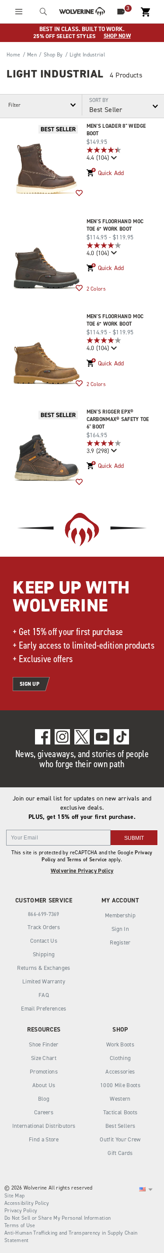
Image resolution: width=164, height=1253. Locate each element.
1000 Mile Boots (120, 1085)
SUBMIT (134, 838)
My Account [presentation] (120, 900)
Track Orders (44, 927)
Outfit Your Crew (120, 1139)
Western (120, 1098)
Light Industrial (55, 74)
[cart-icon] (145, 11)
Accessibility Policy (26, 1203)
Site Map (14, 1195)
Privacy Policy (20, 1210)
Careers (43, 1112)
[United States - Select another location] (142, 1189)
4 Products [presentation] (126, 75)
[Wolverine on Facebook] (42, 736)
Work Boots (120, 1044)
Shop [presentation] (120, 1029)
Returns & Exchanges (43, 968)
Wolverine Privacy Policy (82, 870)
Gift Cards (120, 1153)
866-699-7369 (43, 914)
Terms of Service (87, 859)
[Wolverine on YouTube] (101, 736)
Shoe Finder (44, 1044)
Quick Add (111, 173)
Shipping (44, 954)
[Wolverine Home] (82, 11)
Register (120, 942)
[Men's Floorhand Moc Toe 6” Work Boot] (46, 253)
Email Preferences (43, 1008)
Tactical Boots (120, 1112)
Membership (120, 915)
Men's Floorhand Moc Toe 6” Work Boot (115, 225)
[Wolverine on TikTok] (121, 736)
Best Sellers (120, 1126)
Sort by (98, 100)
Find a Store (44, 1139)
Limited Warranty (43, 981)
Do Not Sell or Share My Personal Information (57, 1217)
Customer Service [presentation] (43, 900)
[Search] (43, 11)
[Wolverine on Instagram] (62, 736)
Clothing (120, 1058)
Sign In (120, 929)
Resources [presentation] (44, 1029)
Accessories (120, 1071)
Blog (43, 1098)
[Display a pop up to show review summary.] (113, 157)
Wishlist (79, 193)
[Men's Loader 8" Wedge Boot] (46, 158)
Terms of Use (19, 1225)
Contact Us (43, 940)
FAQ (43, 995)
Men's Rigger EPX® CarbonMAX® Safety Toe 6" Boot (118, 419)
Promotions (44, 1071)
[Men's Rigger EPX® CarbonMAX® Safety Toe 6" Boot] (46, 445)
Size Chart (43, 1058)
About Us (44, 1085)
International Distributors (44, 1126)
